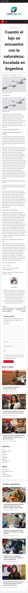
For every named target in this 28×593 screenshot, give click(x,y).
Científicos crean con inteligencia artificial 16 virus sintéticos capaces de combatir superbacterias (13, 557)
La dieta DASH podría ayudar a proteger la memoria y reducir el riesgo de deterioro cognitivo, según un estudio (13, 506)
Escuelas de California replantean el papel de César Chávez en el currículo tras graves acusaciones (14, 437)
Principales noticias (14, 27)
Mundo (3, 452)
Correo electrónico (8, 346)
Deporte (4, 459)
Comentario (6, 323)
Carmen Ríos (6, 74)
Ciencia (4, 456)
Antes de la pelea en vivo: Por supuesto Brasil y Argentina (20, 309)
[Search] (26, 21)
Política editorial (6, 474)
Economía (4, 454)
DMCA (3, 473)
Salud (5, 488)
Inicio (3, 449)
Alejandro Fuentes (13, 390)
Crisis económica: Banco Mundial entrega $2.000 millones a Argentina (7, 309)
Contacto (4, 462)
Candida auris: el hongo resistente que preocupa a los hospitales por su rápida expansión (13, 532)
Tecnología (4, 457)
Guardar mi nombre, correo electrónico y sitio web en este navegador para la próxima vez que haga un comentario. (13, 356)
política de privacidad (7, 476)
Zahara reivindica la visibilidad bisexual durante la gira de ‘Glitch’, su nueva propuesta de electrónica (13, 583)
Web (4, 350)
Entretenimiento (6, 460)
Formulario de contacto (7, 471)
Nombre (5, 341)
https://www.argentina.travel (8, 262)
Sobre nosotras (5, 469)
